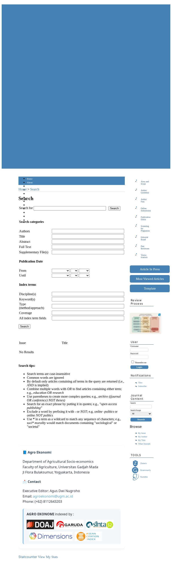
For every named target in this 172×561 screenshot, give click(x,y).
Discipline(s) (27, 294)
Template (150, 288)
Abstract (24, 241)
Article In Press (150, 269)
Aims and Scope (145, 182)
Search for (26, 208)
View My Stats (48, 557)
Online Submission (146, 209)
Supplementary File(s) (33, 252)
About (30, 182)
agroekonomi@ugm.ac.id (53, 496)
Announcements (34, 205)
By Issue (142, 433)
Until (22, 275)
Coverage (25, 313)
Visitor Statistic (144, 256)
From (22, 270)
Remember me (140, 363)
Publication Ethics (145, 218)
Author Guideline (145, 191)
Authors (24, 231)
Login (30, 186)
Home (29, 179)
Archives (31, 201)
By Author (142, 437)
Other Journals (144, 444)
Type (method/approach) (31, 306)
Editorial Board (144, 238)
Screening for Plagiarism (145, 228)
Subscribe (142, 386)
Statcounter (27, 557)
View (140, 382)
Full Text (25, 247)
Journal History (34, 216)
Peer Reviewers (145, 247)
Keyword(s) (27, 299)
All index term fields (32, 318)
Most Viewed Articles (150, 278)
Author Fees (144, 200)
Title (22, 236)
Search (30, 194)
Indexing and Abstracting (38, 213)
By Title (141, 440)
